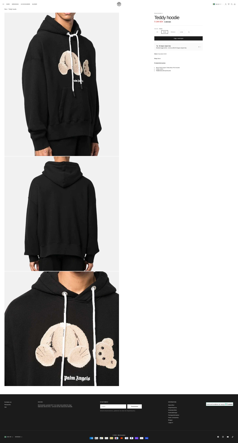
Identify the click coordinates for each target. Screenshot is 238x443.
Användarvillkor (172, 410)
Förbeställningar (172, 412)
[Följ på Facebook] (218, 437)
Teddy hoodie (12, 9)
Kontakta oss (8, 402)
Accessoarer (25, 4)
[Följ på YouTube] (228, 437)
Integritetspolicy (172, 407)
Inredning (15, 4)
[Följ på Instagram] (223, 437)
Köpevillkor (171, 405)
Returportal (7, 404)
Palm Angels (158, 13)
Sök (5, 407)
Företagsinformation (173, 415)
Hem (5, 9)
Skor (8, 4)
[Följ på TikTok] (233, 437)
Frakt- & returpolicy (173, 417)
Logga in (170, 422)
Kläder (34, 4)
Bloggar (170, 420)
